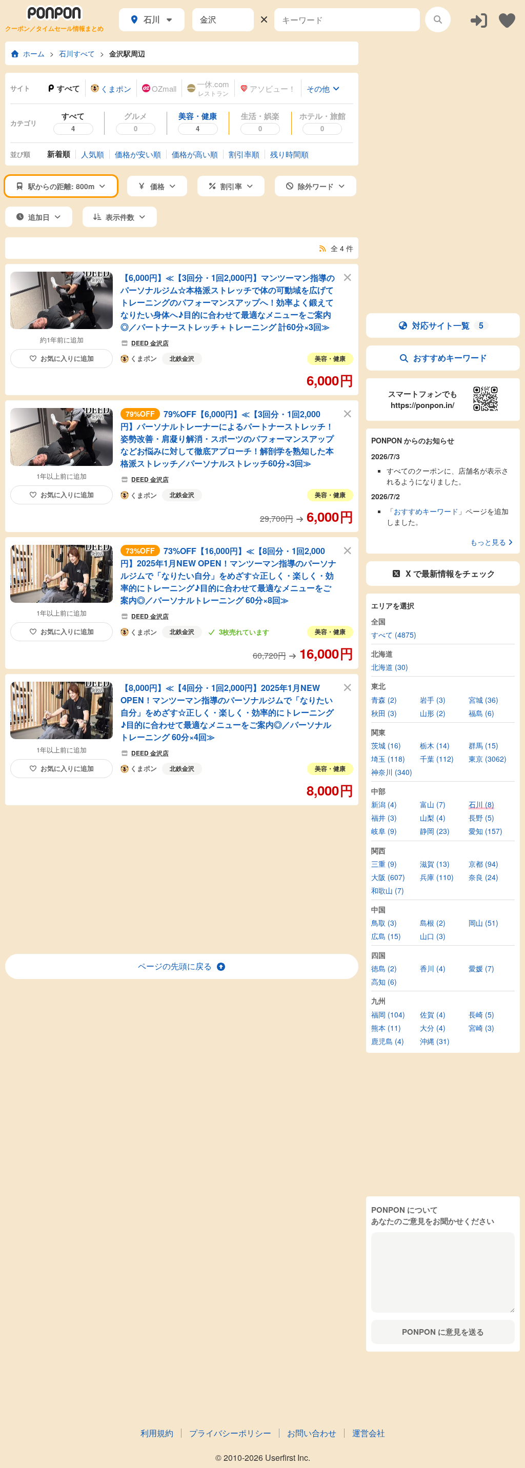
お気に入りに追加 (67, 358)
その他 (318, 88)
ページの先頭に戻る (175, 966)
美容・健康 (330, 358)
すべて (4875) (393, 634)
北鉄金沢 (182, 358)
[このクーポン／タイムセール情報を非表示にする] (348, 277)
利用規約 (156, 1433)
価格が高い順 (195, 154)
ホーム (34, 53)
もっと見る (488, 542)
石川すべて (77, 53)
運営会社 (368, 1433)
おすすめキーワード (450, 357)
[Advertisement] (182, 879)
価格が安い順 (138, 154)
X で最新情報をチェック (450, 573)
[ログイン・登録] (479, 19)
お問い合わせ (311, 1433)
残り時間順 (289, 154)
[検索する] (438, 19)
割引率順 (244, 154)
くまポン (143, 359)
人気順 (92, 154)
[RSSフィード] (323, 248)
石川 (152, 19)
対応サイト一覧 (447, 325)
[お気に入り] (507, 19)
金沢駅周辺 (127, 53)
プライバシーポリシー (230, 1433)
